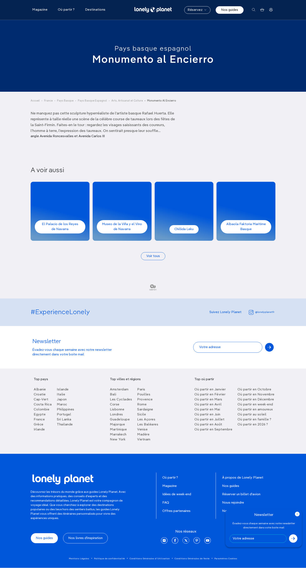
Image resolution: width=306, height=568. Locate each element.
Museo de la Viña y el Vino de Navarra (122, 227)
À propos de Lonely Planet (242, 477)
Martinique (118, 429)
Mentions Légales (79, 559)
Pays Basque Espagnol (92, 100)
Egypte (40, 414)
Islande (63, 389)
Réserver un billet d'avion (241, 494)
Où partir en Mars (208, 399)
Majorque (117, 424)
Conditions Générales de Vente (192, 559)
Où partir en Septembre (213, 429)
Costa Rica (43, 404)
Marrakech (118, 434)
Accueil (35, 100)
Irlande (39, 429)
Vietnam (144, 439)
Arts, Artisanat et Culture (127, 100)
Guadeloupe (120, 419)
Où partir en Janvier (210, 389)
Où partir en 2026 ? (253, 424)
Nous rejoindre (233, 502)
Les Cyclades (121, 399)
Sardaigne (145, 409)
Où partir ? (170, 477)
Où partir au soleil (252, 414)
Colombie (41, 409)
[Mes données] (271, 10)
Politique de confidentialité (109, 559)
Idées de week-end (176, 494)
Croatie (40, 394)
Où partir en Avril (207, 404)
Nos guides (229, 10)
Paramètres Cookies (225, 559)
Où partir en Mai (207, 409)
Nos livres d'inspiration (85, 538)
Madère (143, 434)
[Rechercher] (253, 10)
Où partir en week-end (255, 404)
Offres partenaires (176, 511)
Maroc (62, 404)
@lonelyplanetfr (264, 312)
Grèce (39, 424)
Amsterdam (119, 389)
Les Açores (146, 419)
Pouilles (143, 394)
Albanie (40, 389)
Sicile (141, 414)
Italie (61, 394)
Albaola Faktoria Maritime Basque (246, 227)
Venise (142, 429)
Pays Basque (65, 100)
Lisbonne (117, 409)
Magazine (169, 486)
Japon (62, 399)
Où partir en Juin (207, 414)
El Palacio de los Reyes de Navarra (60, 227)
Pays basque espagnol (153, 48)
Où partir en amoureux (255, 409)
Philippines (65, 409)
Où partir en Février (209, 394)
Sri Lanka (64, 419)
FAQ (165, 502)
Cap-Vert (41, 399)
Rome (142, 404)
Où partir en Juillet (209, 419)
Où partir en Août (208, 424)
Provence (145, 399)
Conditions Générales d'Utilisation (150, 559)
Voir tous (153, 256)
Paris (141, 389)
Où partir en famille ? (254, 419)
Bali (113, 394)
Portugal (64, 414)
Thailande (65, 424)
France (48, 100)
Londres (116, 414)
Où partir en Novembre (256, 394)
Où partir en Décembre (256, 399)
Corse (114, 404)
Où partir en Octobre (254, 389)
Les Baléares (147, 424)
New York (118, 439)
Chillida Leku (184, 229)
